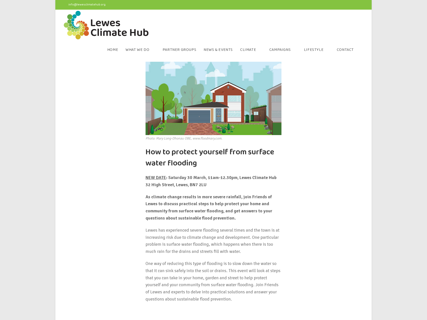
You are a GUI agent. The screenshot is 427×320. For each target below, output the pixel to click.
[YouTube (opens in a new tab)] (361, 5)
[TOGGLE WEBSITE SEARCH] (363, 49)
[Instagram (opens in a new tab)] (353, 5)
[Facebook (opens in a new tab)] (343, 5)
